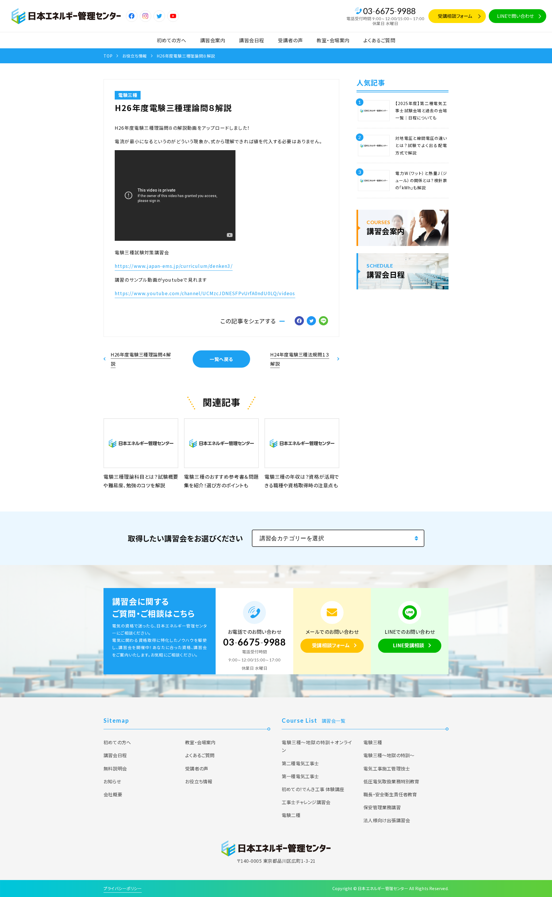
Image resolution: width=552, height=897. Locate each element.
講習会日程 (251, 40)
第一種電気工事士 (300, 776)
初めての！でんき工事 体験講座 (313, 789)
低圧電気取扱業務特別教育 (391, 781)
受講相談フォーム (455, 15)
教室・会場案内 (333, 40)
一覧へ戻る (221, 359)
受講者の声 (290, 40)
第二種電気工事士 (300, 763)
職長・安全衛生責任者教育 (390, 794)
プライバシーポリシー (122, 888)
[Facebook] (299, 321)
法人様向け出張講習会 (386, 820)
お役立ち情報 (134, 56)
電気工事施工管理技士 (386, 768)
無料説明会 (115, 768)
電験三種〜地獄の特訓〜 (388, 755)
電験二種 (291, 815)
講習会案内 (212, 40)
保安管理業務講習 (382, 807)
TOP (107, 56)
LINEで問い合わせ (515, 15)
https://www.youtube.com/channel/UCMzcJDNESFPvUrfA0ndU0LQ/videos (205, 293)
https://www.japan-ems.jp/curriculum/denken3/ (174, 265)
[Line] (323, 321)
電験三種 (127, 94)
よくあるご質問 (379, 40)
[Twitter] (311, 321)
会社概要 (112, 794)
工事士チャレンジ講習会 (306, 802)
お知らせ (112, 781)
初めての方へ (171, 40)
